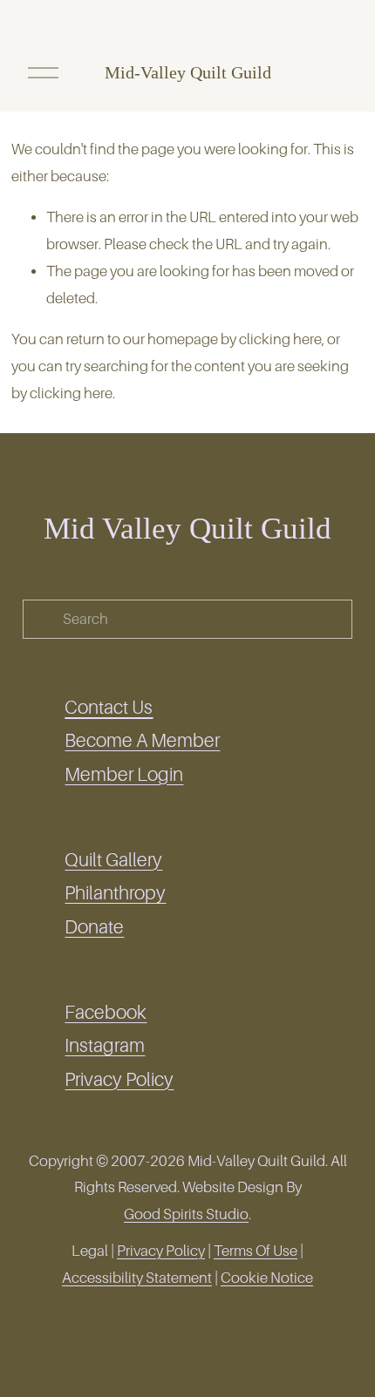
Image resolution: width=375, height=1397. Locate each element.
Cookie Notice (267, 1278)
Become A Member (142, 740)
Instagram (105, 1045)
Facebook (106, 1012)
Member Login (124, 774)
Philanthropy (115, 893)
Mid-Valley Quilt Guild (188, 72)
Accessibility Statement (137, 1278)
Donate (94, 927)
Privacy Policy (119, 1079)
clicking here (280, 339)
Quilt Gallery (113, 860)
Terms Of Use (255, 1251)
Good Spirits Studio (186, 1214)
